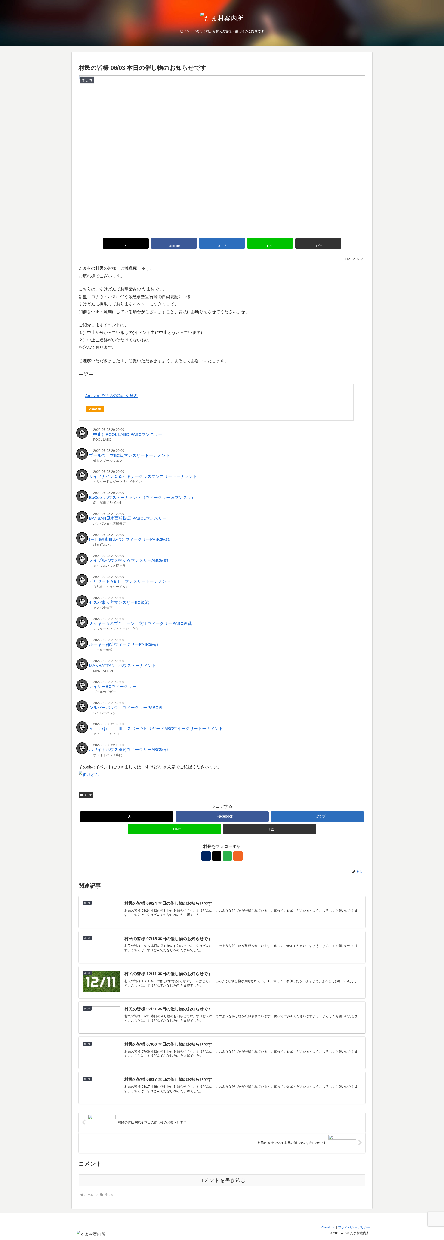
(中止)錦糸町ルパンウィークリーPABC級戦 (129, 539)
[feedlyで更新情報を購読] (227, 856)
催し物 (88, 795)
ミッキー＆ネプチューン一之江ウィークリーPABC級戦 (140, 623)
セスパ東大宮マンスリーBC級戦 (119, 602)
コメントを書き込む (222, 1180)
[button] (318, 243)
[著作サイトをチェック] (206, 856)
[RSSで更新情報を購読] (238, 856)
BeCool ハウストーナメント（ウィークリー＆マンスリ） (142, 497)
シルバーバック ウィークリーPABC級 (126, 707)
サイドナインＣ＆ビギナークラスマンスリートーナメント (143, 476)
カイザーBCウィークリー (112, 686)
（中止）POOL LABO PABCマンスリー (125, 434)
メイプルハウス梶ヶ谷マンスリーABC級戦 (128, 560)
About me (328, 1227)
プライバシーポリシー (354, 1227)
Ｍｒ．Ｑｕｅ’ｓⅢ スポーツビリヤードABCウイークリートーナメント (156, 728)
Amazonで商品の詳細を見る (111, 396)
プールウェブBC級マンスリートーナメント (129, 455)
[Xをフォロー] (216, 856)
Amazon (95, 409)
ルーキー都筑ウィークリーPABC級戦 (123, 644)
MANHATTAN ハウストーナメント (122, 665)
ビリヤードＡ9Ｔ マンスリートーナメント (129, 581)
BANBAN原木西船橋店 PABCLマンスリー (127, 518)
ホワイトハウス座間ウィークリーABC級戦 (128, 749)
